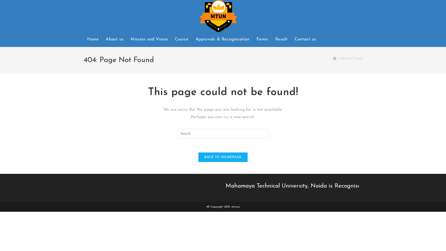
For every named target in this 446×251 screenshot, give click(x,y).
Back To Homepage (223, 157)
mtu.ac (236, 206)
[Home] (334, 58)
